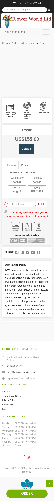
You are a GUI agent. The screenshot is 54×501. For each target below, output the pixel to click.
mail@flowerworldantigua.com (21, 372)
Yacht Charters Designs (23, 43)
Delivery (11, 165)
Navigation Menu (15, 31)
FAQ (4, 409)
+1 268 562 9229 (15, 366)
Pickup (25, 165)
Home (5, 43)
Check (41, 204)
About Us (6, 391)
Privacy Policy (8, 400)
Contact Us (7, 404)
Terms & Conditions (11, 396)
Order (27, 493)
